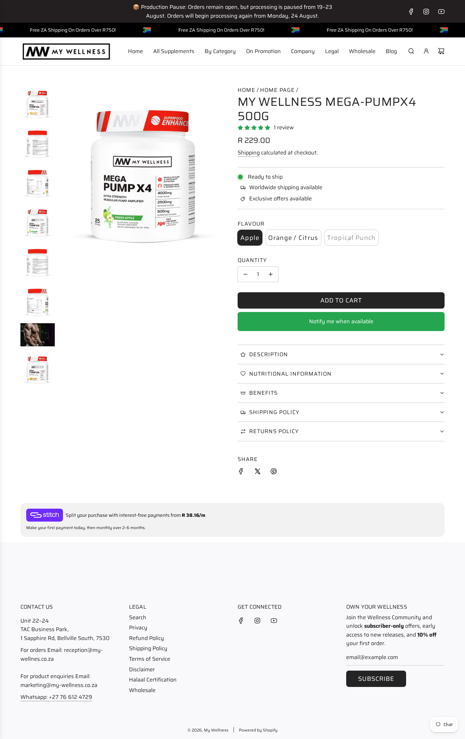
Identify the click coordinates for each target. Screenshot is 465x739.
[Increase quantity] (270, 274)
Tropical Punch (351, 238)
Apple (249, 238)
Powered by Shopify (258, 730)
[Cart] (441, 51)
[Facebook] (411, 11)
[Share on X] (257, 472)
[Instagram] (426, 11)
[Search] (411, 51)
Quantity (252, 260)
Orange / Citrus (293, 238)
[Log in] (426, 51)
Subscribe (376, 679)
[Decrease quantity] (245, 274)
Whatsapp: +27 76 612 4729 (56, 697)
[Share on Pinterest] (273, 472)
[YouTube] (441, 11)
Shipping (249, 152)
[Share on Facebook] (241, 472)
